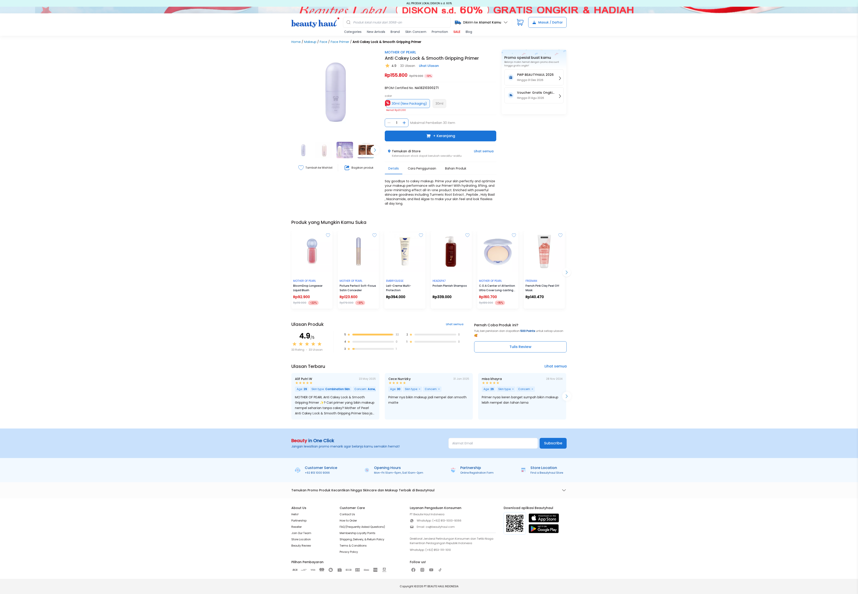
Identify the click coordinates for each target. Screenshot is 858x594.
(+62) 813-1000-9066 (446, 520)
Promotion (440, 32)
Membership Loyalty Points (357, 533)
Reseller (296, 527)
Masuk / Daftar (550, 22)
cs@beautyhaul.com (440, 527)
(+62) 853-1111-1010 (438, 550)
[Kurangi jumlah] (389, 123)
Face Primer (340, 42)
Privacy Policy (349, 552)
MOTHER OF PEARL (400, 52)
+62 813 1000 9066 (317, 473)
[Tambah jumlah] (404, 123)
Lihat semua (484, 151)
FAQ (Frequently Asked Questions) (362, 527)
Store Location (301, 539)
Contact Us (347, 514)
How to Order (348, 520)
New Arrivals (376, 32)
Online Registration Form (477, 473)
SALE (456, 32)
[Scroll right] (374, 150)
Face (323, 42)
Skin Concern (415, 32)
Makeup (310, 42)
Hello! (295, 514)
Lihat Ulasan (429, 66)
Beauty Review (301, 545)
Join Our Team (301, 533)
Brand (395, 32)
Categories (353, 32)
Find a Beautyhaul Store (546, 473)
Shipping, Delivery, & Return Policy (362, 539)
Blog (469, 32)
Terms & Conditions (353, 545)
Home (296, 42)
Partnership (299, 520)
